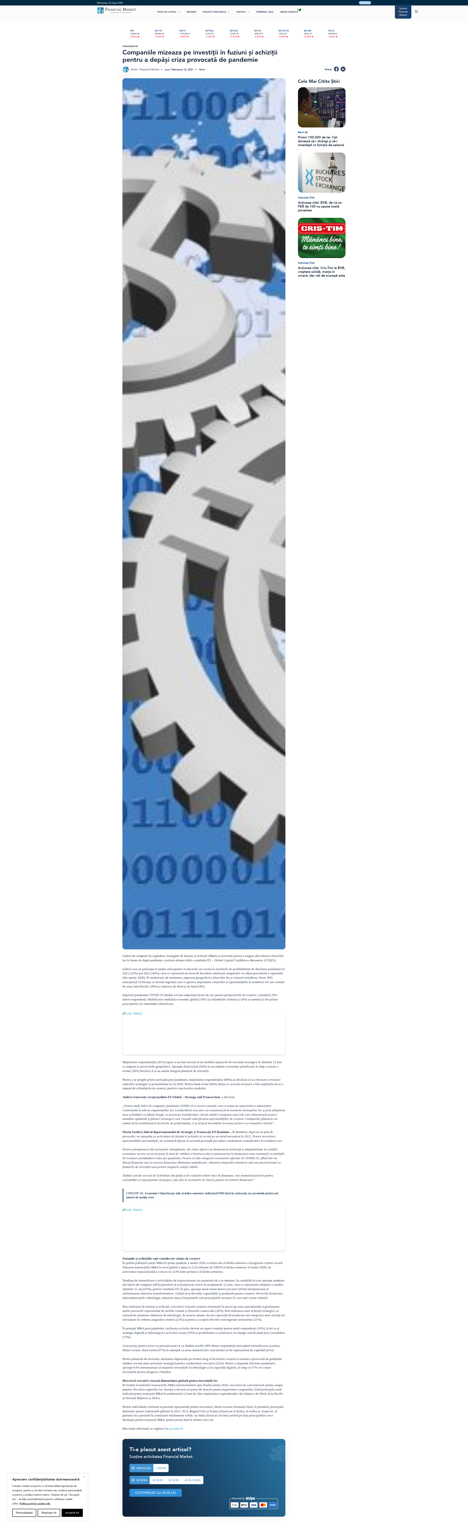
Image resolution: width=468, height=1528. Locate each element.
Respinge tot (48, 1512)
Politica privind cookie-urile (35, 1503)
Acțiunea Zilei (306, 197)
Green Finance (289, 12)
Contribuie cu (155, 1493)
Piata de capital (166, 12)
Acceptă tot (72, 1512)
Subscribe (365, 2)
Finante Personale (214, 12)
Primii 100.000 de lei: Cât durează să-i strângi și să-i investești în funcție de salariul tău (321, 141)
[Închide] (84, 1477)
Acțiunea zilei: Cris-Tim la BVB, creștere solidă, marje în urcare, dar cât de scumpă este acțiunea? (321, 272)
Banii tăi (303, 132)
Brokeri (191, 12)
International (130, 46)
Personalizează (24, 1512)
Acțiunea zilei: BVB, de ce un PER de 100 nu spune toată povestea (320, 206)
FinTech (241, 12)
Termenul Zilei (264, 12)
